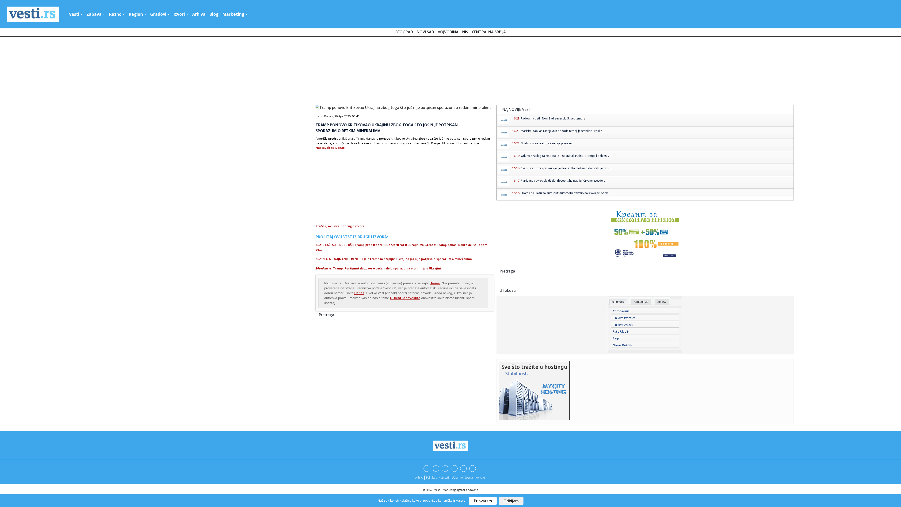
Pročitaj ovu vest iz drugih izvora (340, 226)
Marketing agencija (455, 490)
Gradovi (158, 14)
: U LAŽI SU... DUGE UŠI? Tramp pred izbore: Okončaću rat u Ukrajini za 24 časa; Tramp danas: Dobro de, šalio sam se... (401, 247)
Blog (213, 14)
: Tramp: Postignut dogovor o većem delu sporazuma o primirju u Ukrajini (378, 268)
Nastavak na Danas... (331, 148)
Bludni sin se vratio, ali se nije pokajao (546, 143)
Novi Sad (425, 32)
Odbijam (511, 500)
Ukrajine (448, 143)
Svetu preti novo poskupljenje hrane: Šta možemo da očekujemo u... (566, 168)
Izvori (179, 14)
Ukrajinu (412, 138)
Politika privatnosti (437, 478)
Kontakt (480, 478)
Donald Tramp (355, 138)
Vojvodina (448, 32)
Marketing (233, 14)
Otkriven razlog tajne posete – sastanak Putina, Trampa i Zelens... (565, 156)
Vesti (74, 14)
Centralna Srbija (489, 32)
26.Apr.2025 (342, 116)
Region (136, 14)
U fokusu (618, 302)
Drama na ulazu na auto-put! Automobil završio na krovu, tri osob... (565, 193)
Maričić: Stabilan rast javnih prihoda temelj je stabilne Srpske (561, 131)
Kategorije (641, 302)
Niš (465, 32)
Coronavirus (621, 311)
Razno (115, 14)
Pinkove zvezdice (624, 318)
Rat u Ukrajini (621, 332)
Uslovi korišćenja (462, 478)
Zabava (94, 14)
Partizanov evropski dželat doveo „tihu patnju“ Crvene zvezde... (563, 181)
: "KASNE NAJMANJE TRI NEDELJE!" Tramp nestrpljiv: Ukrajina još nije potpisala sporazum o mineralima (394, 259)
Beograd (404, 32)
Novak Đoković (623, 345)
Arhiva (199, 14)
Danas (328, 116)
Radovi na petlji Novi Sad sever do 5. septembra (553, 118)
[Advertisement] (450, 71)
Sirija (616, 338)
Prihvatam (483, 500)
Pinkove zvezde (623, 325)
